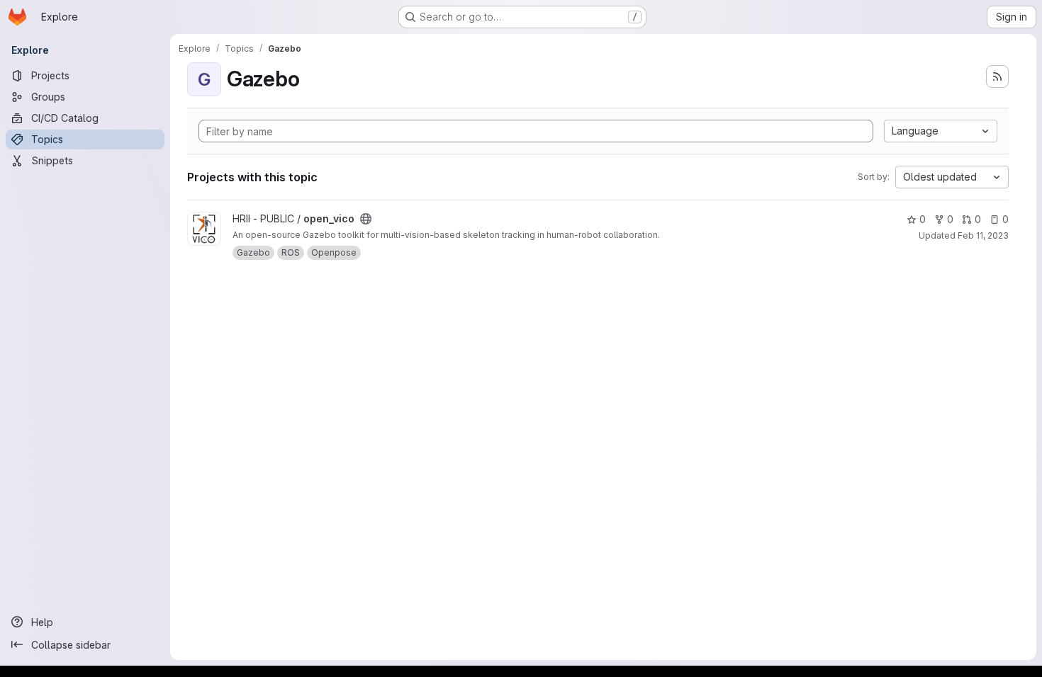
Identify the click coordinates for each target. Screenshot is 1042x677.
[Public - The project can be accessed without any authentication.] (365, 218)
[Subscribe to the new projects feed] (997, 76)
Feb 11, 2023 (983, 235)
